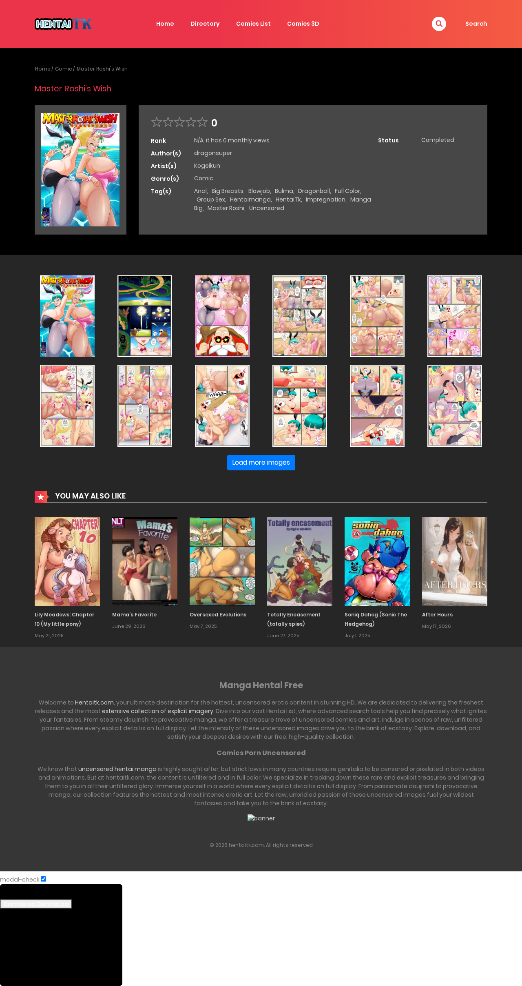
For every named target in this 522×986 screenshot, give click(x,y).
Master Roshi (226, 208)
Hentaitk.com (94, 702)
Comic (63, 68)
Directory (205, 24)
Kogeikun (207, 166)
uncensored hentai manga (117, 769)
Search (476, 24)
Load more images (261, 462)
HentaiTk (288, 199)
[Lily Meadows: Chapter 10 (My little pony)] (67, 561)
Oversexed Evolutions (218, 614)
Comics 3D (303, 24)
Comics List (253, 24)
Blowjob (259, 191)
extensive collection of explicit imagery (157, 711)
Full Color (347, 191)
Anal (200, 191)
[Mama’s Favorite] (144, 561)
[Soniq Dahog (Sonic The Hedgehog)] (377, 561)
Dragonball (314, 191)
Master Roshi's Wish (102, 68)
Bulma (284, 191)
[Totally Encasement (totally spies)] (299, 561)
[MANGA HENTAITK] (63, 23)
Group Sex (211, 199)
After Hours (437, 614)
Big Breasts (227, 191)
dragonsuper (213, 153)
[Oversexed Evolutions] (222, 561)
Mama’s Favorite (134, 614)
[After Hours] (454, 561)
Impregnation (325, 199)
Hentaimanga (250, 199)
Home (165, 24)
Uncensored (266, 208)
